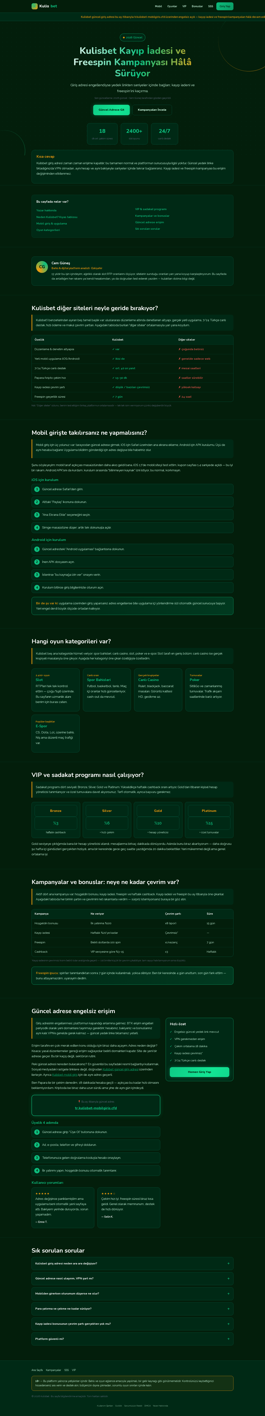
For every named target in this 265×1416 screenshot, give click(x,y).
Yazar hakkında (46, 210)
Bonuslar (197, 6)
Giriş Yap (225, 6)
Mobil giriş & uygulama (51, 223)
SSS (210, 6)
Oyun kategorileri (48, 230)
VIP (184, 6)
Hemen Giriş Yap (199, 1072)
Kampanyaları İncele (152, 110)
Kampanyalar (53, 1370)
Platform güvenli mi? (49, 1339)
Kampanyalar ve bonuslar (152, 215)
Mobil (158, 6)
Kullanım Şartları (105, 1405)
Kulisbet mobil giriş (65, 1074)
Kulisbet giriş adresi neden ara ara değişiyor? (66, 1264)
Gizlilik (118, 1405)
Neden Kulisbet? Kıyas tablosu (56, 217)
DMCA (147, 1405)
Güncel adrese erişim (149, 222)
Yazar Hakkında (160, 1405)
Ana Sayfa (37, 1370)
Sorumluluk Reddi (133, 1405)
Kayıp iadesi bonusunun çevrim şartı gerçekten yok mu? (73, 1324)
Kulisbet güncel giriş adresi (120, 1069)
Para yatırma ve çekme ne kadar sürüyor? (63, 1309)
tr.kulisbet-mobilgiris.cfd (96, 1108)
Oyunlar (172, 6)
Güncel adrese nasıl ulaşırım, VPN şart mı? (64, 1278)
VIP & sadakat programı (151, 209)
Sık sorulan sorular (147, 228)
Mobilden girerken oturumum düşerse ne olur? (67, 1294)
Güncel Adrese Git (111, 110)
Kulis (45, 6)
